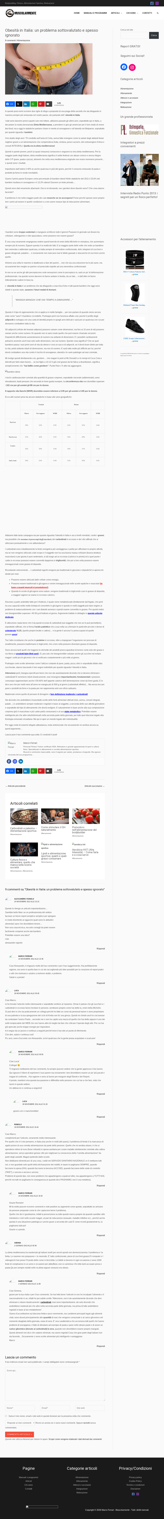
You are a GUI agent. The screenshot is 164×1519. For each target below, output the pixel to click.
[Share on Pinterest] (41, 104)
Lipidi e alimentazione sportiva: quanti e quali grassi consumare (53, 856)
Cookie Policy (135, 1481)
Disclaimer (135, 1489)
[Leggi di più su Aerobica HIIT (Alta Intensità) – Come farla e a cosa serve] (78, 844)
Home (77, 13)
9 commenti (10, 40)
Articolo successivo (95, 786)
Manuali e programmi (95, 13)
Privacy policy (135, 1477)
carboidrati (46, 1302)
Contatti (147, 13)
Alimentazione (23, 40)
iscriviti (86, 1423)
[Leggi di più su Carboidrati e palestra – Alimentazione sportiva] (24, 816)
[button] (158, 13)
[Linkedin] (20, 761)
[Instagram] (157, 3)
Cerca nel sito (126, 30)
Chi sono (131, 13)
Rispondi (101, 949)
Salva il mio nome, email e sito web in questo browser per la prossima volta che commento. (50, 1416)
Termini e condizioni (135, 1485)
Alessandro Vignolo (24, 899)
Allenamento (46, 833)
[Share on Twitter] (19, 104)
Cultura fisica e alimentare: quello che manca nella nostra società (22, 863)
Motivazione (125, 107)
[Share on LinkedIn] (26, 104)
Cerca (154, 35)
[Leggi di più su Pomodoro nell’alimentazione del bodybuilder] (86, 816)
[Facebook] (152, 3)
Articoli (115, 13)
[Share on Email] (48, 104)
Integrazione (126, 102)
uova (14, 634)
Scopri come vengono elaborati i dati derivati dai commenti (75, 1439)
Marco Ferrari (25, 956)
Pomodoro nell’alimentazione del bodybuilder (84, 830)
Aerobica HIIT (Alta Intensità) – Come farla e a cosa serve (85, 852)
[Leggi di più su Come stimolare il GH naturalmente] (55, 816)
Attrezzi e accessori (129, 98)
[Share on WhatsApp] (33, 104)
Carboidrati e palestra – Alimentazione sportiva (23, 829)
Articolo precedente (15, 786)
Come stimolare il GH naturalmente (53, 828)
